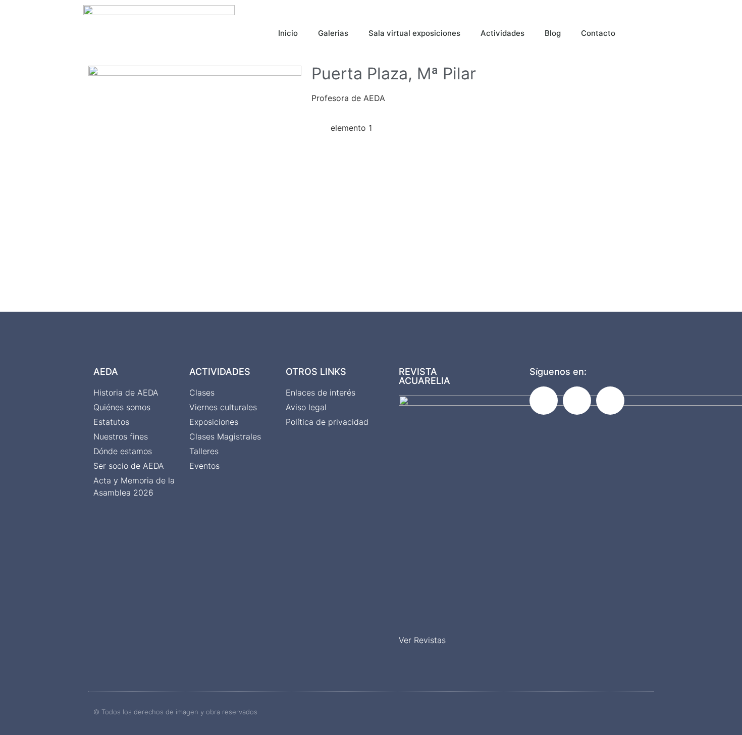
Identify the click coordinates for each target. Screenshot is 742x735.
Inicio (288, 33)
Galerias (333, 33)
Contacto (598, 33)
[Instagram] (577, 400)
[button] (657, 30)
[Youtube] (610, 400)
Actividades (502, 33)
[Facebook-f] (543, 400)
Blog (553, 33)
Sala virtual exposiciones (414, 33)
